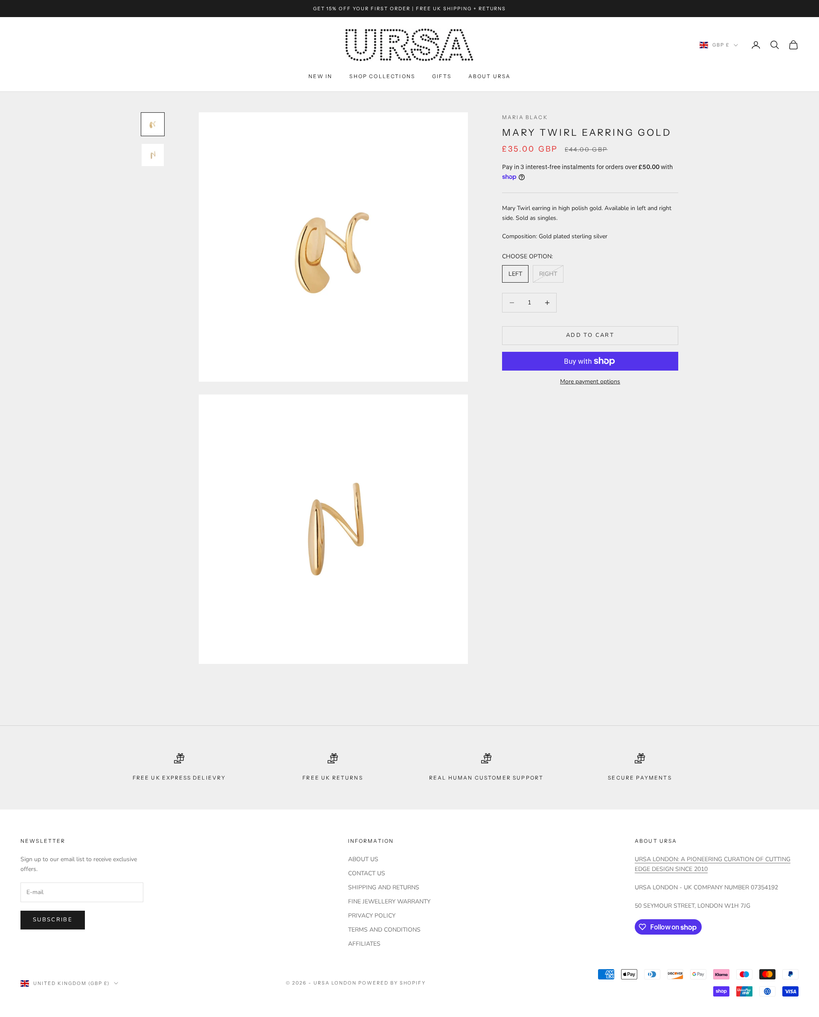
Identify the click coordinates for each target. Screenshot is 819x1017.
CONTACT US (366, 873)
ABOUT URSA (489, 76)
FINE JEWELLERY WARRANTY (389, 901)
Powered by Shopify (392, 983)
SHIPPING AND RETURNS (383, 887)
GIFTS (441, 76)
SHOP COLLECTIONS (382, 76)
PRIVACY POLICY (371, 916)
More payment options (590, 381)
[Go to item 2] (153, 155)
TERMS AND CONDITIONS (384, 930)
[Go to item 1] (153, 124)
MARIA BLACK (525, 117)
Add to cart (590, 335)
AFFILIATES (364, 944)
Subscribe (53, 919)
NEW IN (320, 76)
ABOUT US (363, 859)
